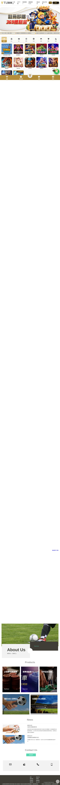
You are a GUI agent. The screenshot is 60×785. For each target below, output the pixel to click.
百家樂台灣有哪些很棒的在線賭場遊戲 (36, 737)
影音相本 (31, 780)
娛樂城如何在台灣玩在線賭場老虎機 (35, 726)
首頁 (31, 777)
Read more (36, 646)
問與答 (0, 579)
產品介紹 (37, 777)
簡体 (57, 550)
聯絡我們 (54, 550)
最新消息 (31, 778)
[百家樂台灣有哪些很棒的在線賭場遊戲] (14, 739)
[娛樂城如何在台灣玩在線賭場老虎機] (14, 728)
